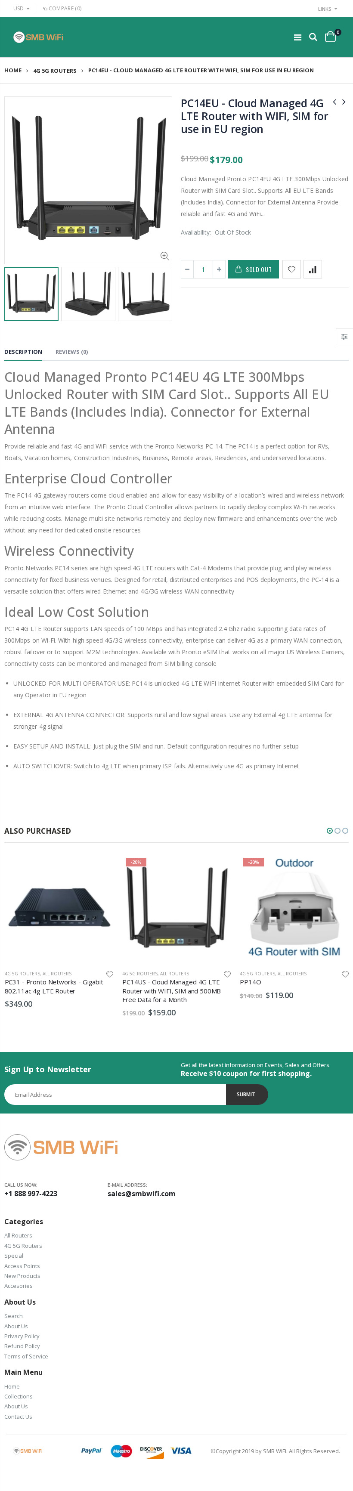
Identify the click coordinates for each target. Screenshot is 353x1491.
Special (13, 1255)
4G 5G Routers (55, 70)
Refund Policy (22, 1346)
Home (13, 70)
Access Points (22, 1266)
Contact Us (18, 1416)
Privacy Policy (22, 1336)
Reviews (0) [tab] (72, 352)
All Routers (57, 974)
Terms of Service (26, 1356)
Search (13, 1316)
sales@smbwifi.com (142, 1193)
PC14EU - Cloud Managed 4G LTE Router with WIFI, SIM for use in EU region (254, 116)
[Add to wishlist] (291, 269)
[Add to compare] (312, 269)
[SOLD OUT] (217, 868)
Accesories (18, 1286)
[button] (330, 831)
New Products (22, 1276)
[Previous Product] (334, 101)
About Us (16, 1326)
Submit (246, 1094)
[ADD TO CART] (99, 868)
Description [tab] (23, 352)
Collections (18, 1396)
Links (324, 9)
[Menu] (297, 37)
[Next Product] (344, 101)
